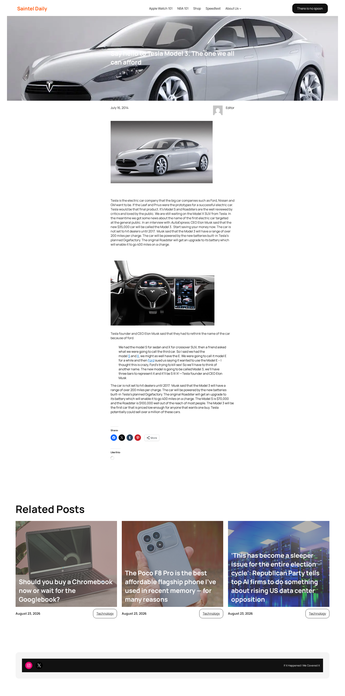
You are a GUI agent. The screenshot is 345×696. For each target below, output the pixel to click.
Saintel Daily (32, 8)
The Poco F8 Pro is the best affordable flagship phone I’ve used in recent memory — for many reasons (170, 586)
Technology (105, 613)
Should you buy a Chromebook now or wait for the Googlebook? (65, 590)
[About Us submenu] (240, 9)
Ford (151, 360)
